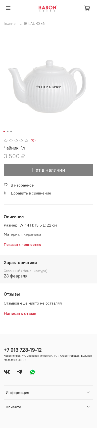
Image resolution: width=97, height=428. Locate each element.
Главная (10, 23)
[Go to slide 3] (11, 131)
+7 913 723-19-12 (23, 350)
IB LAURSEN (35, 23)
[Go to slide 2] (7, 131)
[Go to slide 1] (4, 131)
